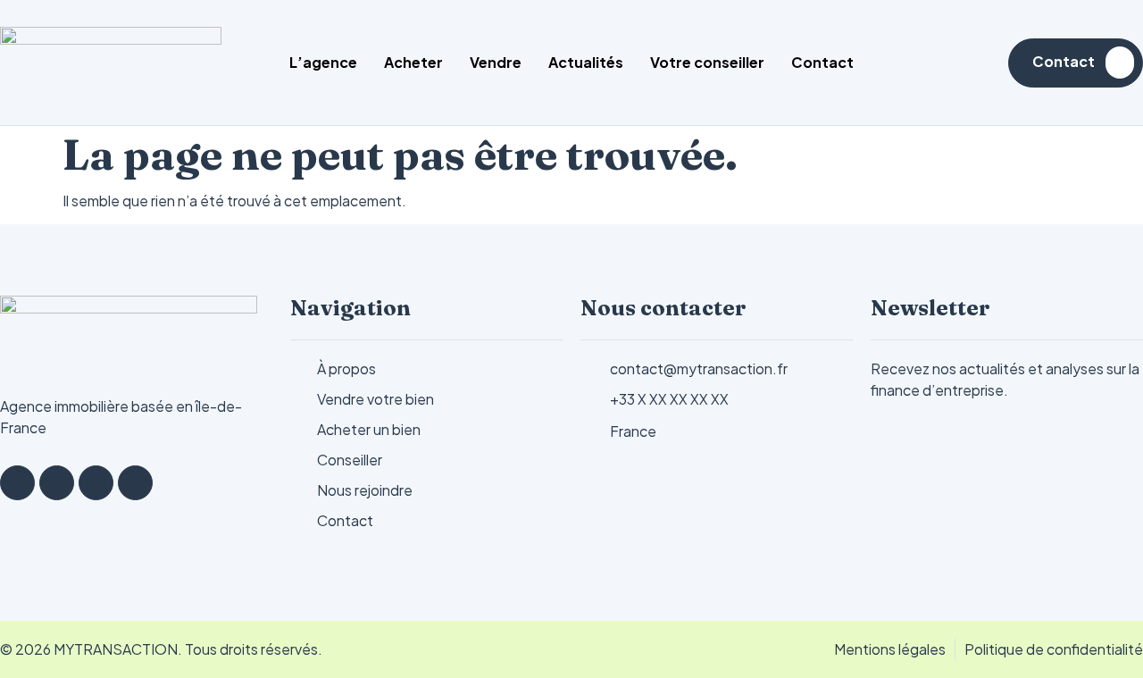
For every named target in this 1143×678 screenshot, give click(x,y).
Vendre (495, 62)
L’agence (323, 62)
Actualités (585, 62)
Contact (822, 62)
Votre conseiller (707, 62)
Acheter (413, 62)
